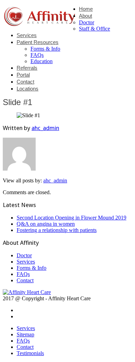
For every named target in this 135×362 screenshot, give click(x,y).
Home (86, 9)
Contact (25, 82)
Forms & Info (45, 49)
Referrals (27, 68)
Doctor (86, 22)
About (85, 16)
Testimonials (30, 353)
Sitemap (25, 334)
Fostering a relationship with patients (57, 230)
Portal (23, 75)
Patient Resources (37, 42)
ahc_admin (45, 127)
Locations (27, 89)
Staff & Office (94, 29)
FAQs (37, 55)
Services (27, 35)
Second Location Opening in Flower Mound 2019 (71, 218)
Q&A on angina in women (46, 224)
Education (41, 61)
